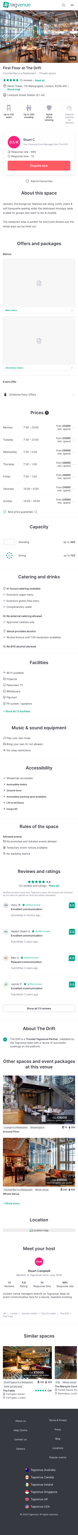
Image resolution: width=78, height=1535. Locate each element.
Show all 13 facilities (17, 711)
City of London (49, 1313)
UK (5, 1313)
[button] (63, 5)
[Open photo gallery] (39, 36)
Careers (20, 1448)
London (14, 1313)
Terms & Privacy (58, 1420)
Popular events (57, 1457)
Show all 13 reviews (39, 1008)
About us (20, 1421)
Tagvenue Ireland (42, 1484)
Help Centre (20, 1430)
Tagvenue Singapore (44, 1492)
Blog (57, 1438)
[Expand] (72, 5)
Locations (57, 1448)
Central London (30, 1313)
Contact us (20, 1439)
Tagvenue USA (40, 1506)
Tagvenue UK (39, 1499)
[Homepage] (16, 5)
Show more (12, 1203)
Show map (13, 89)
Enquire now (39, 165)
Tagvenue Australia (43, 1470)
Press (58, 1429)
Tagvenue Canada (42, 1477)
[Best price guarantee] (35, 511)
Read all (40, 80)
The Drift (46, 1028)
